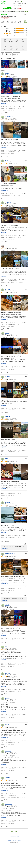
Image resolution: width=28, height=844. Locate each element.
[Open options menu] (26, 73)
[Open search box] (2, 54)
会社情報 (9, 840)
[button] (5, 64)
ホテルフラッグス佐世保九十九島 (8, 16)
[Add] (25, 15)
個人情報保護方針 (17, 840)
